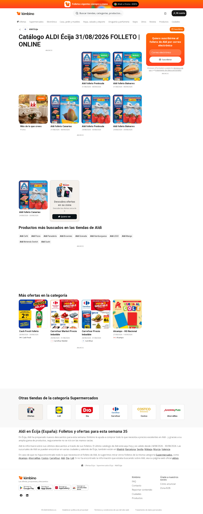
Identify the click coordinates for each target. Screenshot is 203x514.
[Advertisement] (49, 70)
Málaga (148, 449)
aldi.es (175, 458)
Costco (44, 458)
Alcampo (23, 458)
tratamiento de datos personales (168, 70)
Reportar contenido (142, 489)
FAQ (134, 481)
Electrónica (52, 21)
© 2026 (48, 510)
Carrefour (55, 458)
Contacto (136, 485)
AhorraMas (34, 458)
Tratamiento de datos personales (148, 510)
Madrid (120, 449)
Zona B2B (165, 488)
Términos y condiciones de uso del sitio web (111, 510)
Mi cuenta (180, 13)
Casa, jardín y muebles (70, 21)
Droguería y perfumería (118, 21)
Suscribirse (178, 29)
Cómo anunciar (168, 483)
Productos (163, 21)
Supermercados (36, 21)
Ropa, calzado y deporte (94, 21)
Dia (67, 458)
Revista (152, 21)
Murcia (156, 449)
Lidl (72, 458)
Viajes (135, 21)
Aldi (63, 458)
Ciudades (176, 21)
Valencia (166, 449)
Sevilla (140, 449)
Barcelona (130, 449)
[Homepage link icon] (82, 465)
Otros (143, 21)
